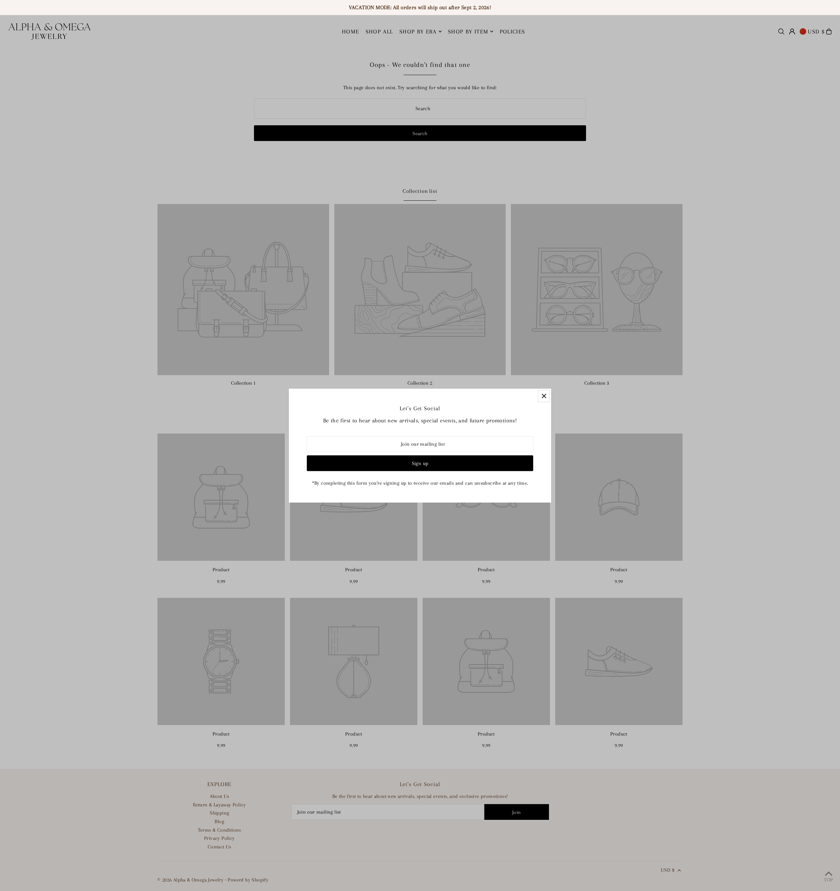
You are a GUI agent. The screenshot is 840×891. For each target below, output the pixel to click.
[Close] (544, 396)
